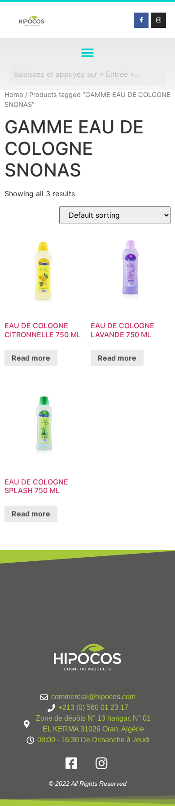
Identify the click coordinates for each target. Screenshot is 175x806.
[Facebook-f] (141, 20)
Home (13, 95)
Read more (31, 357)
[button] (88, 53)
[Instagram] (158, 20)
